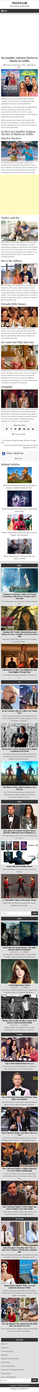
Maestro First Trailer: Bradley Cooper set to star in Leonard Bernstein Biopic (19, 1021)
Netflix (23, 434)
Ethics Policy (5, 1362)
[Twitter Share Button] (6, 429)
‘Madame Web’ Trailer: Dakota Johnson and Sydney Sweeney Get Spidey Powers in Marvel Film (19, 634)
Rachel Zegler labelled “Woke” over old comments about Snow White (19, 1286)
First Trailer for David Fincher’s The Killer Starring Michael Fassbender (19, 948)
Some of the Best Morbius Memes (19, 866)
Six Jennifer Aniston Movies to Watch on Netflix (19, 59)
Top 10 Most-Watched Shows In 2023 (19, 1063)
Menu (5, 11)
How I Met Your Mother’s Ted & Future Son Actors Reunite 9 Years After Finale (19, 1208)
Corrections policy (7, 1351)
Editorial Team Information (10, 1358)
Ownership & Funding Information (12, 1370)
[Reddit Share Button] (19, 429)
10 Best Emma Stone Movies (19, 985)
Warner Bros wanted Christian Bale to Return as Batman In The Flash (19, 750)
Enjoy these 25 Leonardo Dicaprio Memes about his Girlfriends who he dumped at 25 (19, 831)
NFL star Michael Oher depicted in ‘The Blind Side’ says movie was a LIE (19, 1325)
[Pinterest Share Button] (15, 429)
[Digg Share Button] (24, 429)
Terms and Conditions (8, 1377)
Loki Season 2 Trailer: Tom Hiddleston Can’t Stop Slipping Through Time (19, 671)
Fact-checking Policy (8, 1366)
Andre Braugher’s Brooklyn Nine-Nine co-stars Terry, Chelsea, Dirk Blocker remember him (19, 1250)
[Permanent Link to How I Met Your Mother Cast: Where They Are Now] (19, 1119)
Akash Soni (18, 453)
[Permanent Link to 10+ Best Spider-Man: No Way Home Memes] (19, 886)
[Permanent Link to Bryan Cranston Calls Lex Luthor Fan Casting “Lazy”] (19, 697)
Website (19, 458)
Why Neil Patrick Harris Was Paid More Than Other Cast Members (19, 1098)
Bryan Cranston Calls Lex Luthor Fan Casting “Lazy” (19, 712)
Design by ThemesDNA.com (19, 1389)
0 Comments (25, 952)
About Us (4, 1344)
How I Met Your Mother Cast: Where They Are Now (19, 1134)
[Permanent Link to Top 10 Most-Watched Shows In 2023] (19, 1049)
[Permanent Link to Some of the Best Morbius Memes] (19, 852)
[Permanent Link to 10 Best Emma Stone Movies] (19, 971)
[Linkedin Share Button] (28, 429)
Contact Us (5, 1347)
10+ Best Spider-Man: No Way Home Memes (19, 900)
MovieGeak (19, 3)
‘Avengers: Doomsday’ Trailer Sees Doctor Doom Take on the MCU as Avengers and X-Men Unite (19, 596)
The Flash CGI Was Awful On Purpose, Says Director (19, 788)
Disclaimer (4, 1355)
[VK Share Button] (32, 429)
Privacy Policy (6, 1373)
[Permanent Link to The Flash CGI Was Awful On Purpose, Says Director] (19, 773)
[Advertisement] (19, 34)
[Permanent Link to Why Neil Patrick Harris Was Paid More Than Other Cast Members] (19, 1083)
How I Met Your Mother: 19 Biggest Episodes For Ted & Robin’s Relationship (19, 1169)
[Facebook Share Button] (11, 429)
